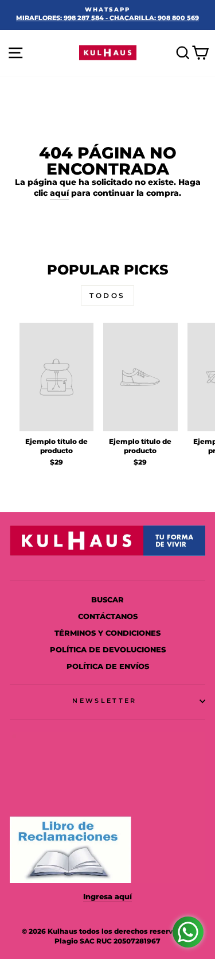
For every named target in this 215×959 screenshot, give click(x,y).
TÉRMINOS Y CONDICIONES (107, 633)
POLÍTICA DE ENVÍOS (108, 666)
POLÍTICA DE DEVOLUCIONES (108, 649)
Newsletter (104, 701)
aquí (59, 193)
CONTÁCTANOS (108, 616)
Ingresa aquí (107, 896)
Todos (107, 295)
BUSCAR (107, 599)
